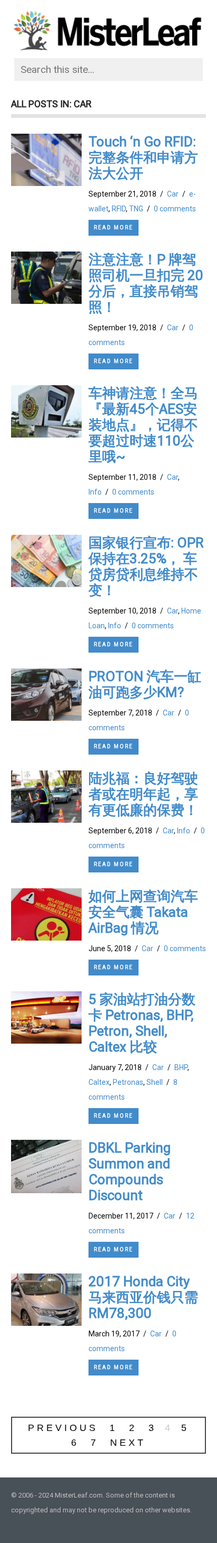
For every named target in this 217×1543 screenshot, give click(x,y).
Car (173, 194)
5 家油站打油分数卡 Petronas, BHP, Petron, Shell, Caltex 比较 (141, 1023)
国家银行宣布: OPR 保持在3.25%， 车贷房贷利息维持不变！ (146, 566)
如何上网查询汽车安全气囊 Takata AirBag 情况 (143, 912)
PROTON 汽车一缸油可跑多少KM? (144, 684)
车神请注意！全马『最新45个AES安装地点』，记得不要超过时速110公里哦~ (143, 424)
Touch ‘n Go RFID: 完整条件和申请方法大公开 (143, 157)
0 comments (175, 209)
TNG (136, 209)
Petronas (128, 1082)
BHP (181, 1067)
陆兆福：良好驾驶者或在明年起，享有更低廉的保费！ (143, 794)
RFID (119, 209)
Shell (154, 1082)
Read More (113, 227)
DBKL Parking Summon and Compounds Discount (129, 1171)
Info (95, 492)
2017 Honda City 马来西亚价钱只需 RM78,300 (143, 1297)
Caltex (99, 1082)
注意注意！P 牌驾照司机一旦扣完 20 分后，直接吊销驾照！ (145, 283)
